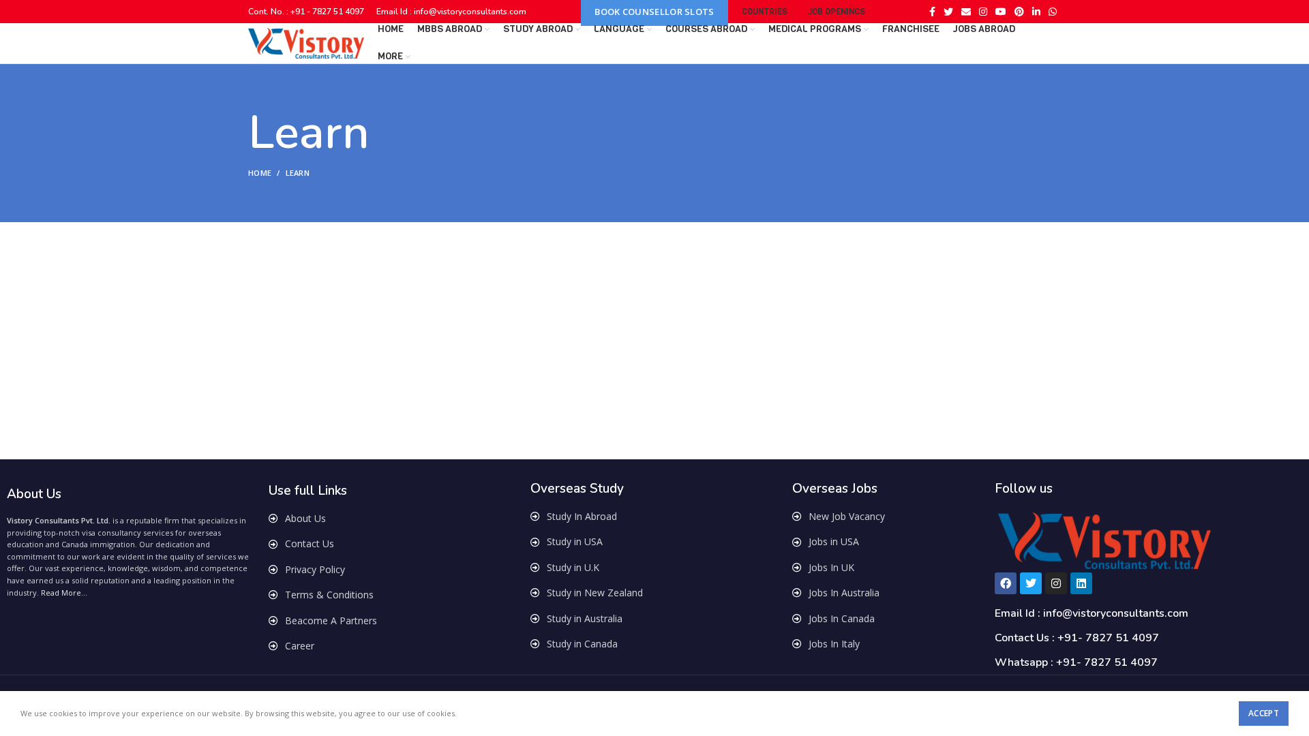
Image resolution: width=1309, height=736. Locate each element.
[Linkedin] (1081, 583)
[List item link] (393, 518)
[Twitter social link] (948, 11)
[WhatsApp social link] (1052, 11)
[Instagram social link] (983, 11)
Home (259, 173)
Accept (1263, 713)
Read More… (64, 592)
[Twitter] (1031, 583)
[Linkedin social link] (1036, 11)
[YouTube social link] (1000, 11)
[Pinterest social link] (1019, 11)
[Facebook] (1006, 583)
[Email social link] (966, 11)
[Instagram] (1056, 583)
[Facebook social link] (932, 11)
